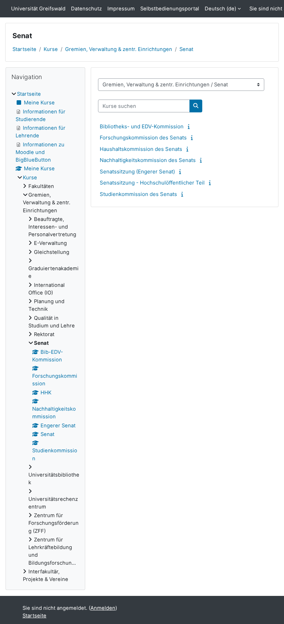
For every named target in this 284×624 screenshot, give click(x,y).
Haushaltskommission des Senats (141, 149)
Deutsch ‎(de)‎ (220, 9)
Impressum (121, 9)
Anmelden (102, 608)
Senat (186, 49)
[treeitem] (45, 336)
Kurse (51, 49)
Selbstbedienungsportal (169, 9)
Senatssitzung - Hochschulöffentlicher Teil (152, 182)
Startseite (24, 49)
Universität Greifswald (38, 9)
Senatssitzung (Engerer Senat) (137, 171)
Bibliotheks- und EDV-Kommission (142, 126)
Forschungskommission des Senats (143, 137)
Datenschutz (86, 9)
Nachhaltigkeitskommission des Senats (148, 160)
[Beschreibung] (190, 126)
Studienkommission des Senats (138, 194)
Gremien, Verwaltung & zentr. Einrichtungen (118, 49)
